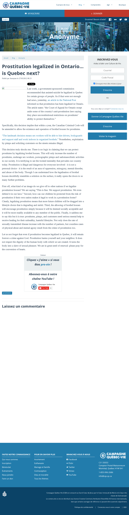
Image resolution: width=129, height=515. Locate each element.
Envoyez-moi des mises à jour (108, 83)
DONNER (97, 13)
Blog (80, 5)
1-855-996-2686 (106, 472)
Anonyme (22, 58)
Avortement (39, 459)
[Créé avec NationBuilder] (4, 493)
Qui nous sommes (10, 459)
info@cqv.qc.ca (105, 476)
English (5, 19)
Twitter (72, 467)
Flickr (71, 463)
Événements (7, 471)
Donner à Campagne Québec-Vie (107, 116)
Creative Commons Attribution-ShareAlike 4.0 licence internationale (103, 499)
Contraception (40, 471)
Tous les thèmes (41, 478)
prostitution (7, 293)
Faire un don (7, 478)
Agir (108, 5)
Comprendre (95, 5)
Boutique (122, 5)
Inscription (6, 463)
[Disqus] (43, 341)
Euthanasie (39, 463)
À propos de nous (63, 5)
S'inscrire (107, 126)
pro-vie (45, 264)
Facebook (73, 459)
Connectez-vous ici (116, 109)
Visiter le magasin (107, 136)
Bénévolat (6, 467)
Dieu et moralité (41, 475)
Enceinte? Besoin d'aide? (95, 19)
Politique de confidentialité (84, 507)
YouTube (72, 475)
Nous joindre (7, 475)
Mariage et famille (42, 467)
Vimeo (71, 471)
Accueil (6, 58)
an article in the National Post (62, 100)
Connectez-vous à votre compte (109, 507)
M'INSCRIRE (33, 13)
